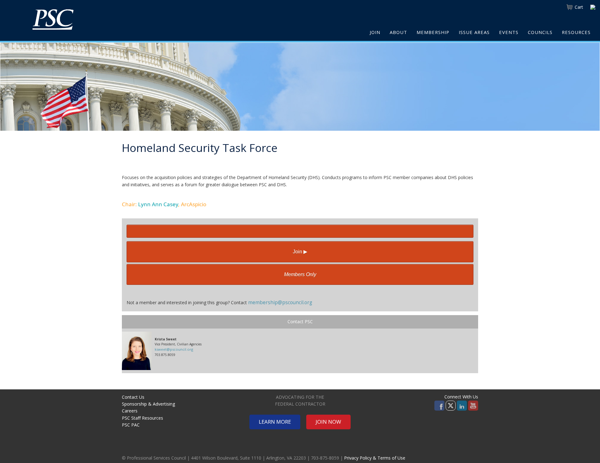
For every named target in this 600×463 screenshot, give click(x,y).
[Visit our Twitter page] (451, 405)
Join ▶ (300, 251)
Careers (130, 411)
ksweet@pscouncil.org (174, 349)
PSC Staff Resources (142, 418)
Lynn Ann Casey (158, 204)
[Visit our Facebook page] (439, 405)
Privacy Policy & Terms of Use (374, 458)
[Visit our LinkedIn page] (462, 405)
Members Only (300, 274)
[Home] (53, 19)
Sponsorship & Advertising (148, 404)
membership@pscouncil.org (280, 302)
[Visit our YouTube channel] (473, 405)
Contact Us (133, 397)
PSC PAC (131, 425)
